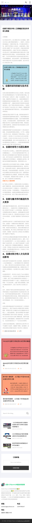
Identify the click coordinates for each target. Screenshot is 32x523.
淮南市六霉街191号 (6, 512)
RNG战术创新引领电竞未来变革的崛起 (15, 364)
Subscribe (16, 468)
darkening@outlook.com (7, 506)
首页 (16, 13)
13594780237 (21, 506)
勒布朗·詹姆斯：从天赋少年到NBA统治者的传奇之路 (16, 400)
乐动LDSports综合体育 (23, 521)
